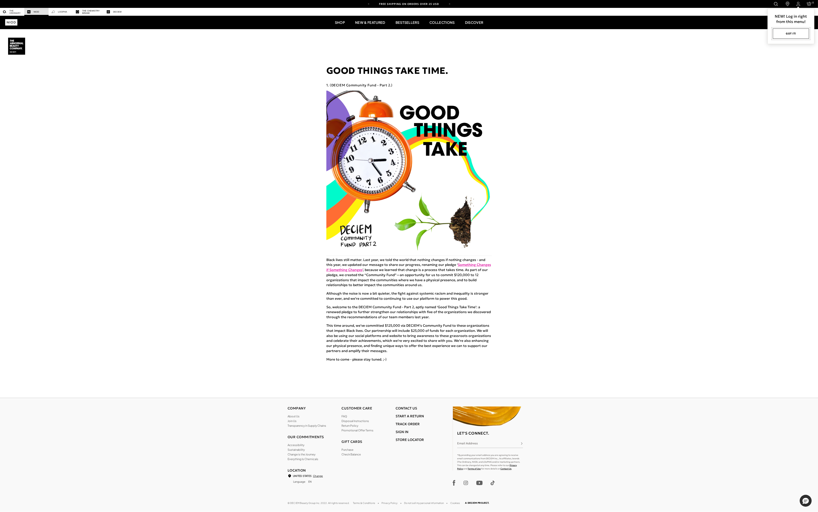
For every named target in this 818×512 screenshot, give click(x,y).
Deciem (117, 12)
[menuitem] (12, 12)
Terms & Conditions (364, 503)
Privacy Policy (390, 503)
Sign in (402, 432)
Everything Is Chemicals (303, 459)
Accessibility (296, 445)
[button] (339, 22)
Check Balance (351, 454)
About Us (294, 416)
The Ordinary (15, 12)
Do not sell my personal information (424, 503)
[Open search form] (776, 4)
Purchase (347, 449)
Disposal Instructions (355, 421)
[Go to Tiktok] (493, 483)
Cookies (455, 503)
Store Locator (410, 440)
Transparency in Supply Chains (307, 425)
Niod (36, 12)
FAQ (344, 416)
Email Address (467, 443)
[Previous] (368, 3)
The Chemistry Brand (91, 12)
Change (318, 476)
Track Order (408, 424)
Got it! (791, 33)
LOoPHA (62, 12)
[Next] (449, 3)
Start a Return (410, 416)
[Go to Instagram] (466, 483)
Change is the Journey (301, 454)
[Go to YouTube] (479, 483)
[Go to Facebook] (454, 483)
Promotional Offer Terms (357, 430)
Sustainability (296, 449)
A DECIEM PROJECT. (477, 502)
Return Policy (349, 425)
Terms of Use (474, 468)
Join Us (292, 421)
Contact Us (505, 468)
